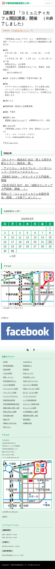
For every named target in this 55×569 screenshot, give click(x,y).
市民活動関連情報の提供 (11, 404)
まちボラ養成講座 (9, 385)
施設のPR (6, 419)
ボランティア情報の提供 (31, 404)
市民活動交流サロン (9, 381)
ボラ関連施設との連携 (30, 411)
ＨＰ (20, 64)
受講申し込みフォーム (14, 120)
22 (50, 241)
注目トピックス (28, 373)
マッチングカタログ (29, 396)
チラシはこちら (11, 143)
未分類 (5, 362)
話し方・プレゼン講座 (30, 392)
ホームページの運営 (29, 408)
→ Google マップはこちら (12, 308)
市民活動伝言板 (8, 415)
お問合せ (5, 318)
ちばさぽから (27, 362)
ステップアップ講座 (9, 392)
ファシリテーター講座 (10, 388)
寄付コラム (7, 427)
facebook (34, 350)
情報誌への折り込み (9, 423)
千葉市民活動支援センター (19, 565)
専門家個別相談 (8, 366)
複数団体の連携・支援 (30, 415)
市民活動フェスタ (29, 377)
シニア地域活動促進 (29, 400)
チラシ (13, 64)
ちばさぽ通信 (7, 373)
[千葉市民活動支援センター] (16, 3)
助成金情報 (7, 369)
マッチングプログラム (10, 396)
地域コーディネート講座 (31, 388)
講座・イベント (24, 30)
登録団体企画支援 (9, 400)
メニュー (49, 3)
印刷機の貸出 (27, 423)
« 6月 (12, 256)
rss (27, 350)
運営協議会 (26, 419)
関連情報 (16, 30)
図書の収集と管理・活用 (11, 408)
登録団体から (27, 366)
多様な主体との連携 (9, 411)
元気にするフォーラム (30, 381)
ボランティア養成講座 (30, 385)
